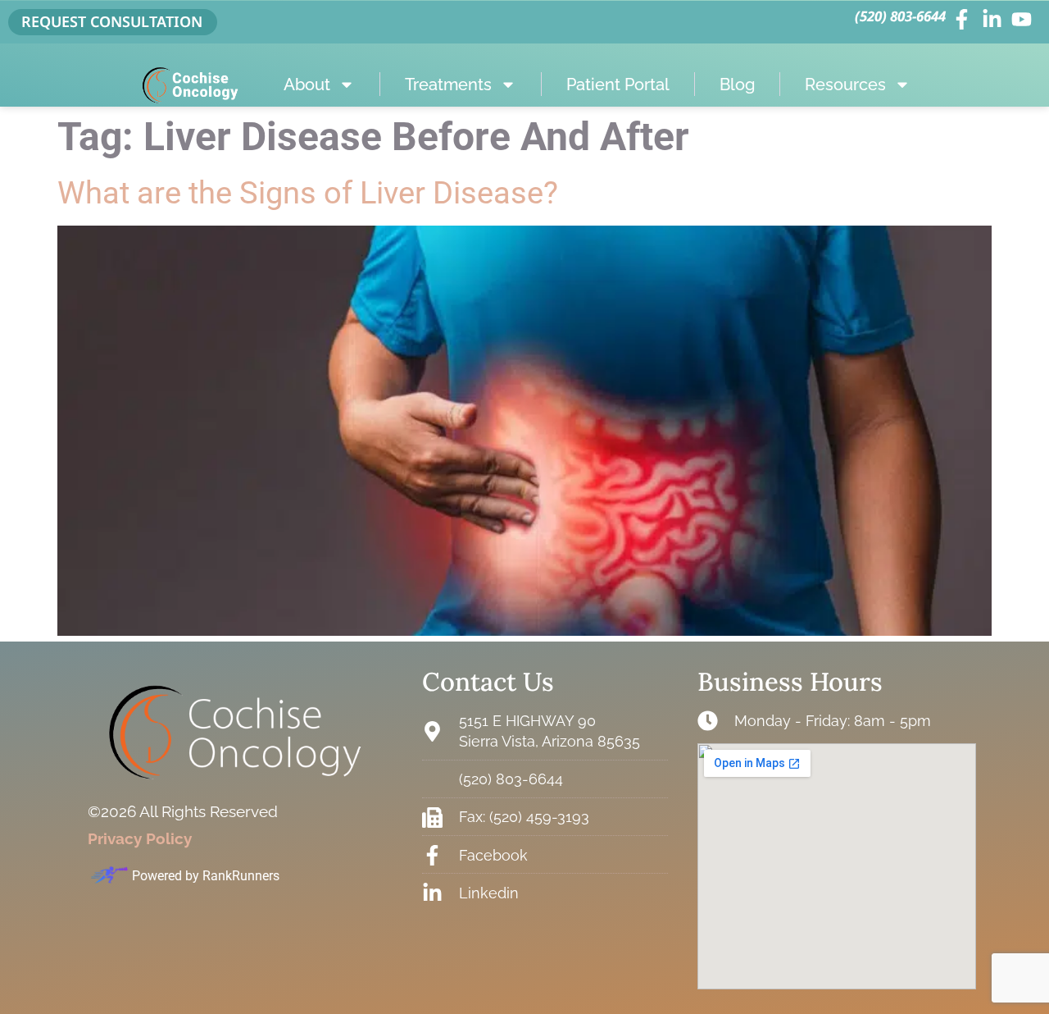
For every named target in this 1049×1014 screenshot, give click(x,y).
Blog (737, 84)
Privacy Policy (140, 838)
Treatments (448, 84)
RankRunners (240, 876)
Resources (845, 84)
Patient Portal (618, 84)
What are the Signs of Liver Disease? (307, 193)
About (307, 84)
